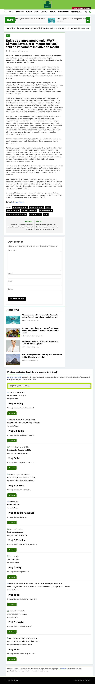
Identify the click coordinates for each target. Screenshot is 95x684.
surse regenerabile (35, 214)
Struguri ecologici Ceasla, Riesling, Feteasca (23, 423)
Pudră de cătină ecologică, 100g (19, 450)
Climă (37, 12)
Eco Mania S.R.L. (25, 490)
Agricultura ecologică (14, 377)
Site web (10, 289)
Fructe (16, 399)
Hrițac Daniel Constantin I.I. (28, 599)
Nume (10, 273)
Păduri (52, 12)
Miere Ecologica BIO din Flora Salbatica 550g (23, 641)
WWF (46, 214)
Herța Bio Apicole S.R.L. (27, 654)
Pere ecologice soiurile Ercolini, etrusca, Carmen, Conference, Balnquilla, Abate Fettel (38, 587)
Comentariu (12, 250)
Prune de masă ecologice (16, 395)
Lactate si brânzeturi (20, 535)
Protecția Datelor (79, 680)
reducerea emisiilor (45, 211)
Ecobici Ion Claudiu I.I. (27, 408)
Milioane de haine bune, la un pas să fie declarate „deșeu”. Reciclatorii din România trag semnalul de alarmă (40, 330)
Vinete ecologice (13, 559)
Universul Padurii (17, 202)
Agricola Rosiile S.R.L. (27, 462)
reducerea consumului (29, 211)
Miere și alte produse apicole (23, 644)
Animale (44, 12)
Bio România (63, 669)
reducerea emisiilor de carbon (16, 214)
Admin (25, 320)
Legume (16, 562)
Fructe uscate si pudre (21, 453)
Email (10, 281)
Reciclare (19, 12)
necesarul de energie (36, 207)
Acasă (11, 12)
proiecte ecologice (13, 211)
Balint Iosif (23, 517)
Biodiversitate (63, 12)
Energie (29, 12)
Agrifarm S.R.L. (25, 572)
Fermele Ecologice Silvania (28, 544)
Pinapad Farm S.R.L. (26, 626)
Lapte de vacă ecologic (15, 532)
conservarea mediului (20, 207)
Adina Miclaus (27, 336)
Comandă (12, 413)
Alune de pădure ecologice (17, 614)
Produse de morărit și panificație (24, 481)
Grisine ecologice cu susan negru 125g (21, 477)
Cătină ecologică (13, 505)
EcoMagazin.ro (15, 680)
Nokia (48, 207)
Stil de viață (75, 12)
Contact (88, 680)
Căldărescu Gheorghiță (27, 435)
